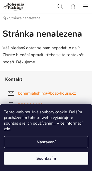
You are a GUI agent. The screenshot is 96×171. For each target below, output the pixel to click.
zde (7, 129)
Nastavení (46, 142)
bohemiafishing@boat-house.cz (47, 93)
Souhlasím (46, 158)
